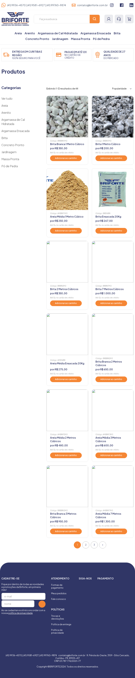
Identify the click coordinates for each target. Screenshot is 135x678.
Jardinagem (60, 39)
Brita (117, 33)
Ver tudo (6, 98)
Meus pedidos (58, 593)
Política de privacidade (57, 631)
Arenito (30, 33)
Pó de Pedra (101, 39)
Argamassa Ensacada (96, 33)
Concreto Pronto (37, 39)
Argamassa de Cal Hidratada (58, 33)
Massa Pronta (80, 39)
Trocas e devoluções (57, 617)
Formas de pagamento (57, 586)
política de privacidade (20, 613)
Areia (18, 33)
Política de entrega (61, 624)
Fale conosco (58, 599)
